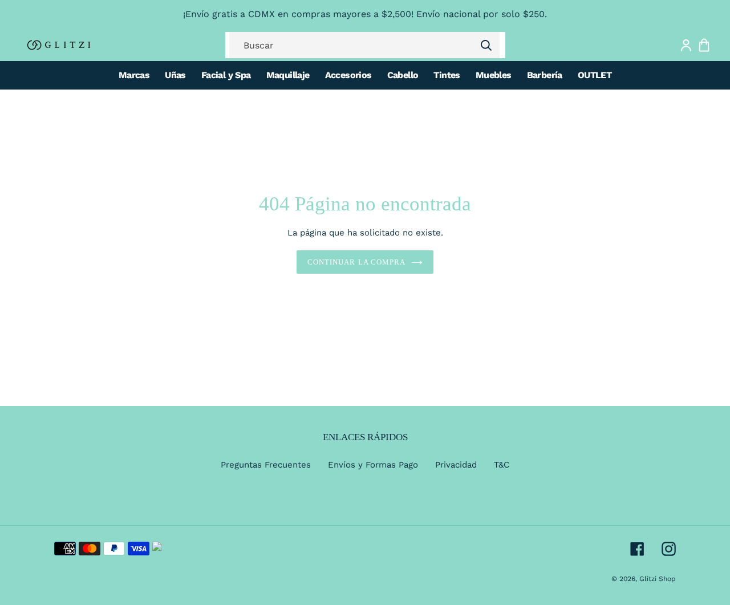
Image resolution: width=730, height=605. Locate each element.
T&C (501, 465)
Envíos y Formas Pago (373, 465)
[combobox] (364, 45)
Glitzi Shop (657, 579)
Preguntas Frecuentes (266, 465)
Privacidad (456, 465)
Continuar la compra (356, 262)
